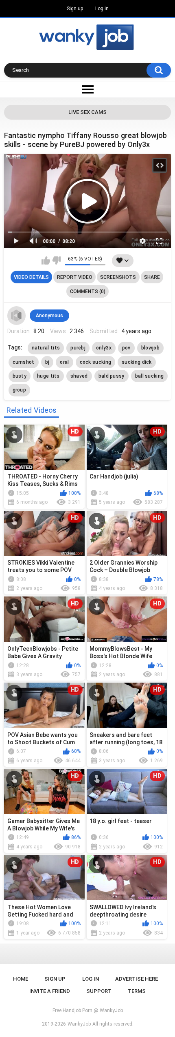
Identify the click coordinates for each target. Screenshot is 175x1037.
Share (152, 277)
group (19, 390)
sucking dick (137, 362)
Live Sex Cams (87, 112)
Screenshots (118, 277)
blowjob (150, 348)
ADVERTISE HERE (136, 979)
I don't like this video (56, 260)
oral (64, 362)
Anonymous (49, 315)
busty (20, 376)
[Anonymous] (16, 315)
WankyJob (79, 1024)
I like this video (46, 260)
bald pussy (111, 376)
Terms (137, 991)
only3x (104, 348)
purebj (77, 348)
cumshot (24, 362)
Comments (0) (87, 291)
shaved (79, 376)
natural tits (46, 348)
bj (47, 362)
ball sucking (149, 376)
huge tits (48, 376)
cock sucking (96, 362)
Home (20, 979)
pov (126, 348)
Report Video (74, 277)
